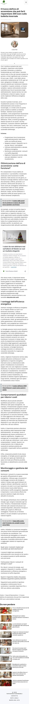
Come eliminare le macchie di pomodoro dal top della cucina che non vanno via (20, 641)
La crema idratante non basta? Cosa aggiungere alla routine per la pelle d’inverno (20, 625)
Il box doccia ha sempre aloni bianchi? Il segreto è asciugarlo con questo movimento (19, 649)
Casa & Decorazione (11, 595)
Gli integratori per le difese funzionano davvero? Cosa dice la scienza (20, 617)
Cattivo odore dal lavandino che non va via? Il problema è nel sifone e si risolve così (20, 658)
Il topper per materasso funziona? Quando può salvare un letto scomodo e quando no (20, 633)
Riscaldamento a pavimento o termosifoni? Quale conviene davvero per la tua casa (19, 666)
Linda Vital (14, 49)
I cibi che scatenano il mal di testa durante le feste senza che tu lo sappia (20, 682)
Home (2, 595)
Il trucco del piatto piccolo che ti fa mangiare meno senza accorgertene (20, 609)
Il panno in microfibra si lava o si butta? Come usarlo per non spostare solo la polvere (19, 674)
